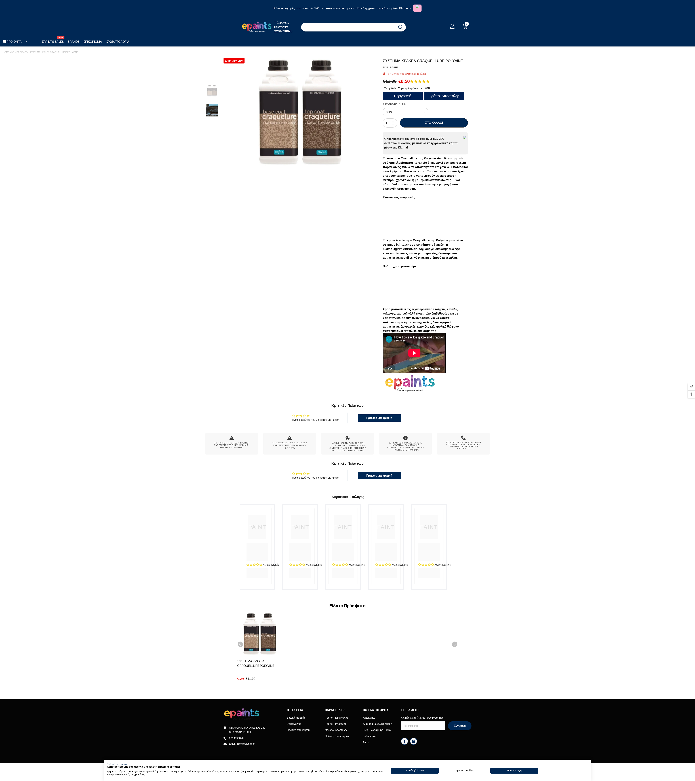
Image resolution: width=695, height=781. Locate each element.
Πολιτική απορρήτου (117, 764)
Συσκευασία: (394, 104)
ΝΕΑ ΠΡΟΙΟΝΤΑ (19, 52)
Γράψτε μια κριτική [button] (379, 417)
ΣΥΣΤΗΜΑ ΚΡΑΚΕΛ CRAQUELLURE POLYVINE (255, 663)
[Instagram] (413, 741)
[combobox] (348, 27)
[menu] (4, 42)
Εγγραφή (460, 725)
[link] (231, 444)
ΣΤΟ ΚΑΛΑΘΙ (434, 122)
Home (6, 52)
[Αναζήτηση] (353, 27)
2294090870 (283, 31)
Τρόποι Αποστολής (444, 96)
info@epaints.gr (246, 743)
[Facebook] (404, 741)
